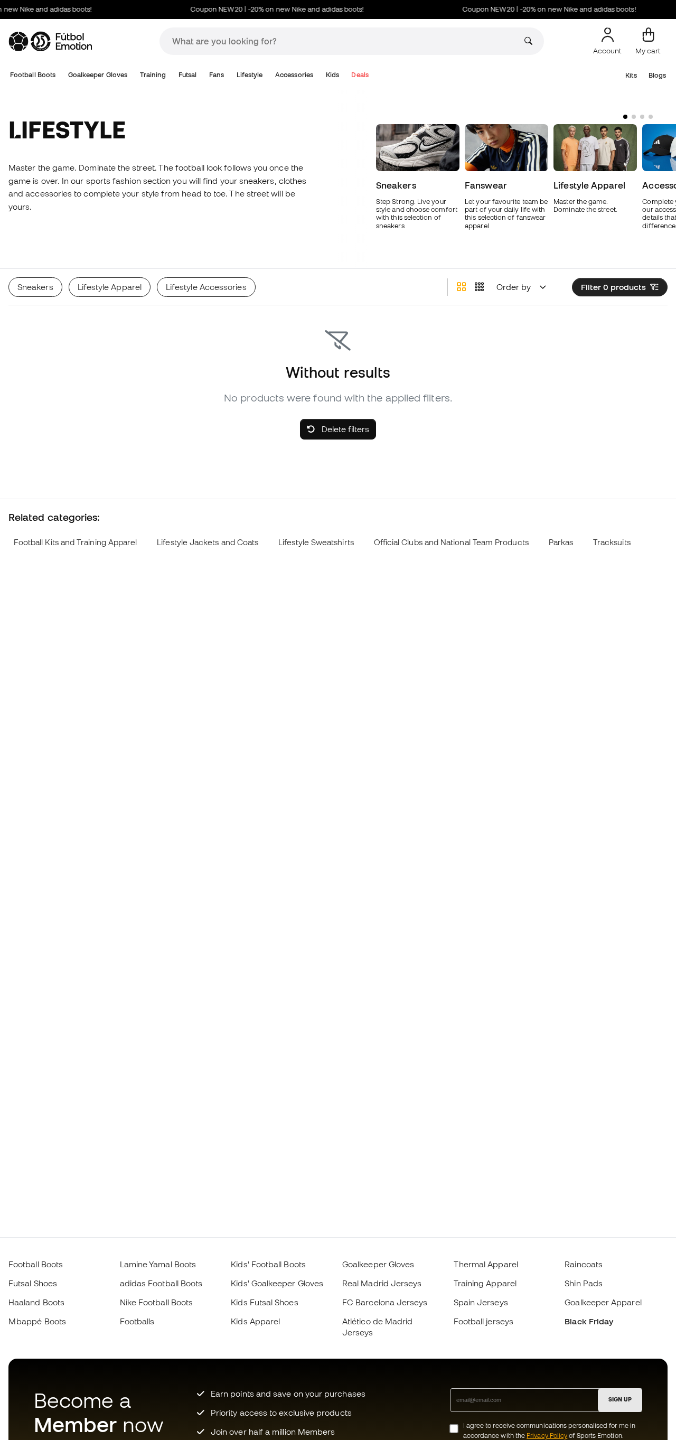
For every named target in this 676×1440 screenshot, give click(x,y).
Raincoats (584, 1264)
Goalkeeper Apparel (603, 1302)
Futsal (187, 75)
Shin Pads (584, 1283)
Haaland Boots (36, 1302)
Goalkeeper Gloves (97, 75)
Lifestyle (250, 75)
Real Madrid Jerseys (381, 1283)
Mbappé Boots (37, 1321)
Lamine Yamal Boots (158, 1264)
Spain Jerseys (481, 1302)
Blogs (657, 75)
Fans (216, 75)
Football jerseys (483, 1321)
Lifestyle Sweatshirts (316, 542)
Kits (630, 75)
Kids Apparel (255, 1321)
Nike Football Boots (156, 1302)
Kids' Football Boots (268, 1264)
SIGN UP (620, 1399)
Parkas (561, 542)
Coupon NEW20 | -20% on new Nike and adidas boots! (268, 9)
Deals (359, 75)
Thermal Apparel (486, 1264)
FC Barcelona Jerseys (385, 1302)
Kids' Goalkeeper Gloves (277, 1283)
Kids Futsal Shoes (264, 1302)
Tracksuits (612, 542)
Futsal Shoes (32, 1283)
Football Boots (32, 75)
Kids (332, 75)
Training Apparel (485, 1283)
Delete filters (344, 429)
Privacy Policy (547, 1435)
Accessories (294, 75)
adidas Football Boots (161, 1283)
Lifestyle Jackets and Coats (207, 542)
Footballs (137, 1321)
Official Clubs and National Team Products (451, 542)
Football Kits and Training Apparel (75, 542)
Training (153, 75)
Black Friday (589, 1321)
